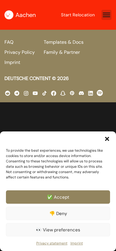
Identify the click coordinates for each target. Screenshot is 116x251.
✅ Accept (58, 197)
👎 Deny (58, 214)
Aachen (25, 15)
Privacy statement (52, 243)
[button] (107, 139)
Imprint (76, 243)
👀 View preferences (58, 230)
